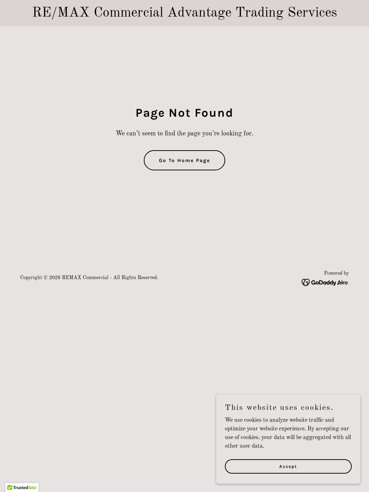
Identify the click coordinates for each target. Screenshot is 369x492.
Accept (288, 466)
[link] (325, 282)
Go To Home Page (184, 160)
